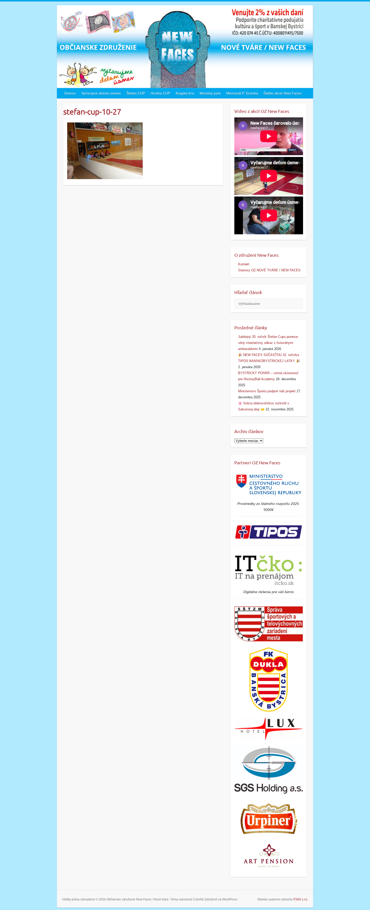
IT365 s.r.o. (300, 899)
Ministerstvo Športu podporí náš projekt (266, 391)
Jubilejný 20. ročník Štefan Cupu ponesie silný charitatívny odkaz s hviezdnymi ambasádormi (268, 343)
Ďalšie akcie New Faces (283, 93)
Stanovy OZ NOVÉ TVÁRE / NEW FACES (269, 270)
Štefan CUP (135, 93)
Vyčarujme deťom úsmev (101, 93)
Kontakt (243, 264)
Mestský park (210, 93)
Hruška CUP (160, 93)
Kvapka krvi (185, 93)
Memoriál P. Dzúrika (242, 93)
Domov (70, 93)
